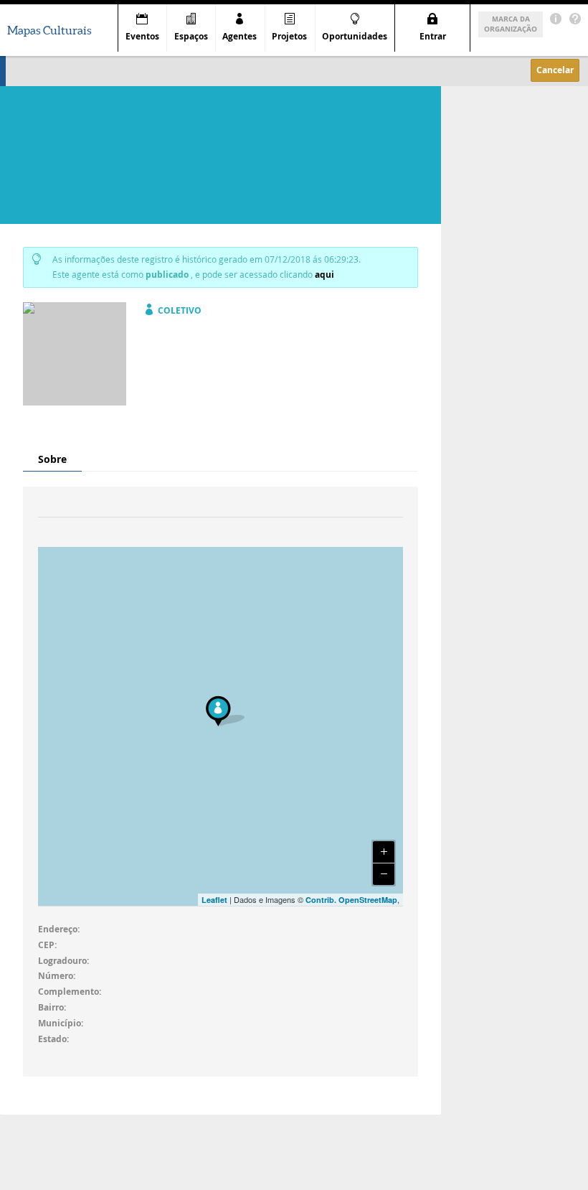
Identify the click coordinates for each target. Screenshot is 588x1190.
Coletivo (179, 310)
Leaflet (214, 899)
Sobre (52, 459)
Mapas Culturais (49, 30)
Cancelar (555, 70)
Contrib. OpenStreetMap (351, 899)
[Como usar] (575, 19)
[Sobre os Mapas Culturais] (555, 19)
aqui (324, 274)
